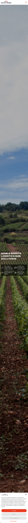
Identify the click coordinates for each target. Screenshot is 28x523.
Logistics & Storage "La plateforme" (21, 267)
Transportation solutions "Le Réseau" (9, 272)
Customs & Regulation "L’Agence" (20, 272)
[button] (26, 494)
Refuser (14, 514)
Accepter (14, 510)
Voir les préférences (14, 518)
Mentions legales (13, 521)
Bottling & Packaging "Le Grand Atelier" (8, 267)
